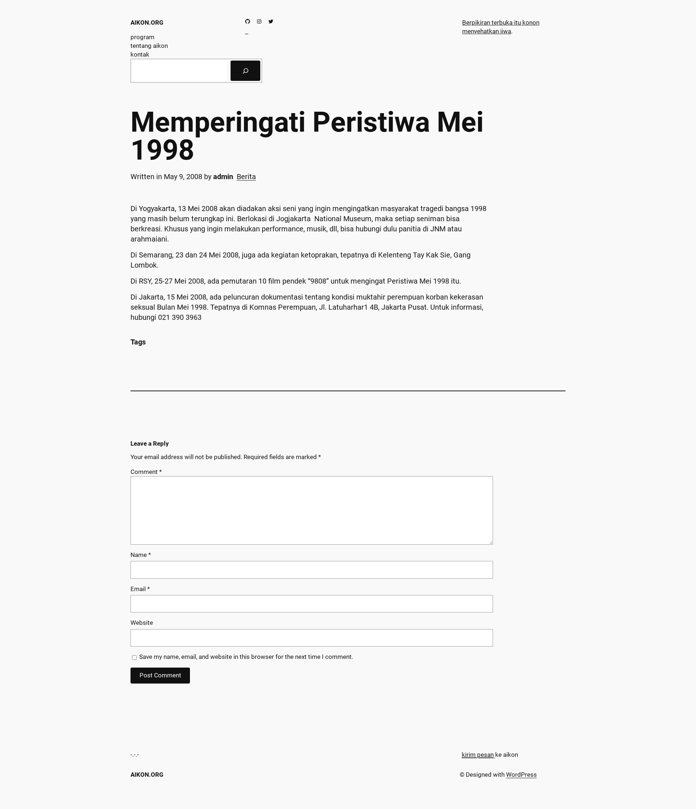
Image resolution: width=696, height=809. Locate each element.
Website (141, 622)
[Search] (245, 71)
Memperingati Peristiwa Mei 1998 (307, 136)
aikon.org (146, 22)
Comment (146, 471)
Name (140, 554)
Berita (246, 176)
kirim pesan (478, 754)
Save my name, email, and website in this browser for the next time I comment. (246, 656)
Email (140, 589)
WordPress (521, 774)
